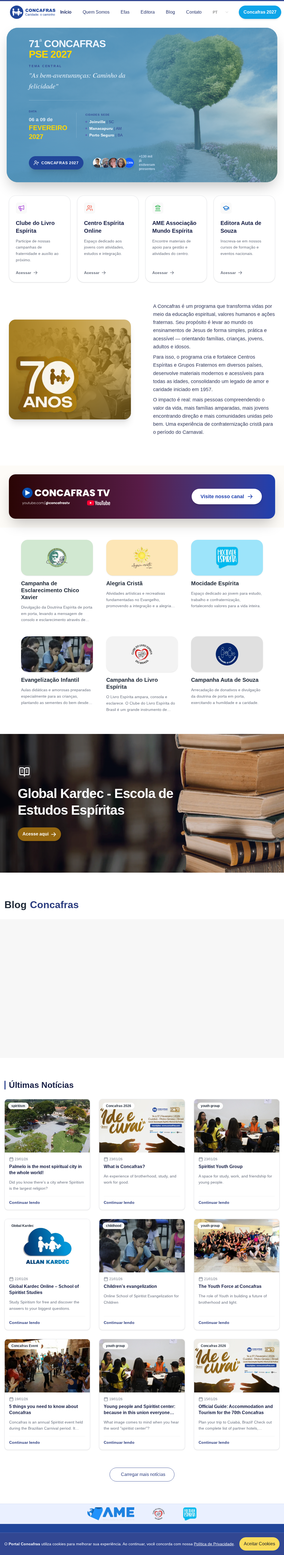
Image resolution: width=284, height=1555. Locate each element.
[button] (226, 12)
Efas (125, 12)
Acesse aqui (35, 834)
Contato (194, 12)
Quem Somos (96, 12)
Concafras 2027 (260, 12)
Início (66, 12)
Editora (148, 12)
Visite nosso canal (222, 496)
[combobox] (215, 12)
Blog (170, 12)
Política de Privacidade (214, 1544)
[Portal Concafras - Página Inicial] (33, 12)
